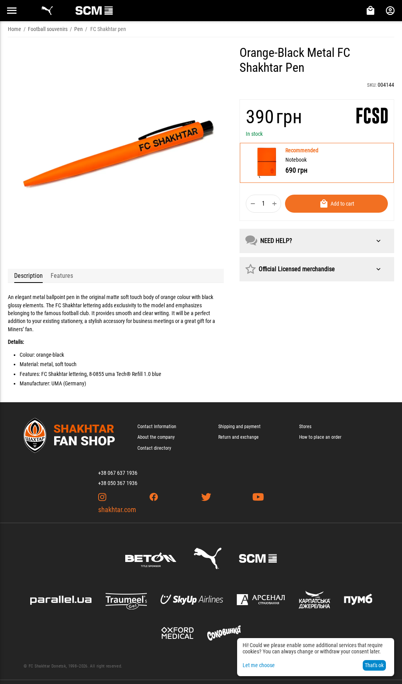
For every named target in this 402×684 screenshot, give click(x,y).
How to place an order (320, 437)
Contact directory (154, 448)
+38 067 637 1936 (117, 473)
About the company (156, 437)
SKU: (371, 85)
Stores (305, 426)
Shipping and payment (239, 426)
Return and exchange (238, 437)
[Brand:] (372, 116)
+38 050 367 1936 (117, 483)
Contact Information (156, 426)
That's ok (374, 665)
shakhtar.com (117, 509)
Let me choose (259, 665)
